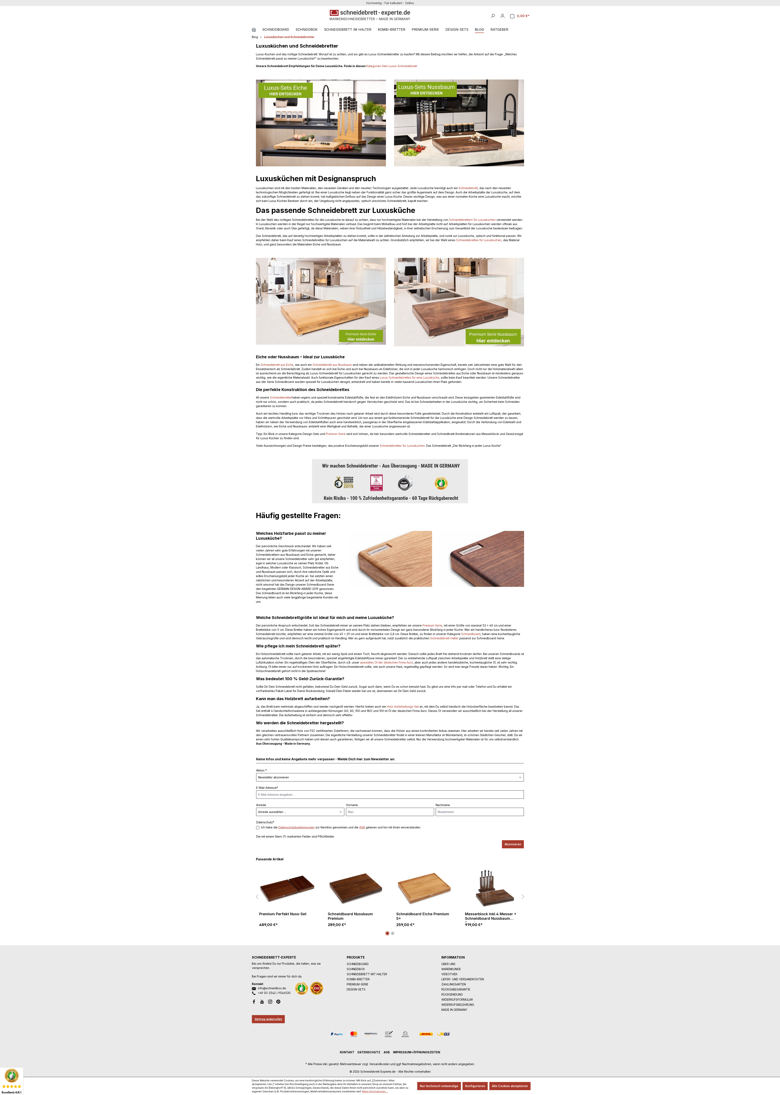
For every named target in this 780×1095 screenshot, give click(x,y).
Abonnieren (513, 844)
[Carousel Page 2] (392, 933)
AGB (362, 827)
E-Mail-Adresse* (267, 787)
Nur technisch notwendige (439, 1086)
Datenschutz (369, 1052)
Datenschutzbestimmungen (296, 827)
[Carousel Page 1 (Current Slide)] (387, 933)
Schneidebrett (468, 188)
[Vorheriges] (257, 896)
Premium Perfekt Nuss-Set (283, 914)
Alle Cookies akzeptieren (510, 1086)
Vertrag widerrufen (268, 1019)
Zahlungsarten (453, 984)
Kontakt (347, 1052)
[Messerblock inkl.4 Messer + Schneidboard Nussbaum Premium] (493, 888)
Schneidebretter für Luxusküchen (402, 445)
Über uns (448, 964)
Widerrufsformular (457, 999)
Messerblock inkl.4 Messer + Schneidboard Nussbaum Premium (490, 917)
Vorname (352, 805)
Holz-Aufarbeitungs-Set (403, 706)
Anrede (261, 805)
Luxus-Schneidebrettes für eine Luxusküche (409, 377)
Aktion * (261, 770)
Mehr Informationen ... (375, 1091)
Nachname (443, 805)
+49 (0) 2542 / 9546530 (274, 993)
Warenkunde (451, 969)
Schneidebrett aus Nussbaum (332, 364)
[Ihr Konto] (502, 16)
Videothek (449, 974)
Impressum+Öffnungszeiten (416, 1052)
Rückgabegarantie (455, 989)
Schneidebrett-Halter (444, 638)
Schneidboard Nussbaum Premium (350, 916)
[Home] (257, 30)
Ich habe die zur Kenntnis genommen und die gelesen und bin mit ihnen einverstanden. (341, 827)
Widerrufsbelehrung (457, 1004)
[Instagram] (270, 1001)
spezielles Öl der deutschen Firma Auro (386, 662)
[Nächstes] (523, 896)
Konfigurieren (475, 1086)
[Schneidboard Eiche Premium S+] (424, 888)
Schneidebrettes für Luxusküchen (479, 240)
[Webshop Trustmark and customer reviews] (316, 988)
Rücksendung (452, 994)
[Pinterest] (278, 1001)
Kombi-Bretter (358, 979)
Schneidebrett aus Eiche (277, 364)
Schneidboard (470, 634)
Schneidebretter (281, 397)
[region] (390, 897)
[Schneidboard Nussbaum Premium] (356, 888)
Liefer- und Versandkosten (462, 979)
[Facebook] (254, 1001)
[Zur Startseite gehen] (370, 15)
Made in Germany (454, 1009)
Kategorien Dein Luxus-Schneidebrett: (391, 66)
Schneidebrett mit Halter (367, 974)
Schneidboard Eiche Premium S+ (422, 916)
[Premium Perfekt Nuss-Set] (287, 888)
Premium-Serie (336, 434)
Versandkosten (379, 1064)
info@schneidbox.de (272, 988)
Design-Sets (356, 989)
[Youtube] (262, 1001)
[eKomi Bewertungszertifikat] (301, 988)
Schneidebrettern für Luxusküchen (472, 219)
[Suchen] (493, 16)
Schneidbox (356, 969)
